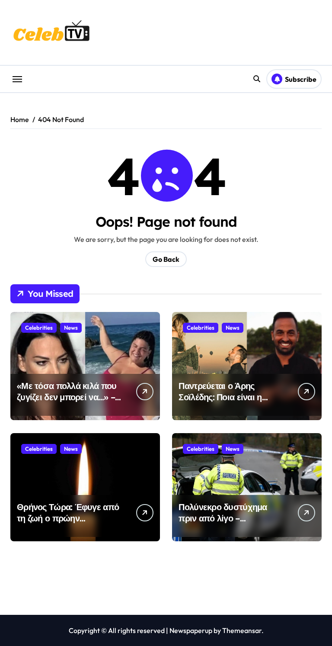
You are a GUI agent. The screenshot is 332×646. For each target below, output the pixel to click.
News (71, 327)
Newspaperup (190, 630)
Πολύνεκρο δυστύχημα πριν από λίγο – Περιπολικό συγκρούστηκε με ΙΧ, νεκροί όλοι (230, 523)
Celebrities (39, 327)
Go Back (166, 259)
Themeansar (242, 630)
